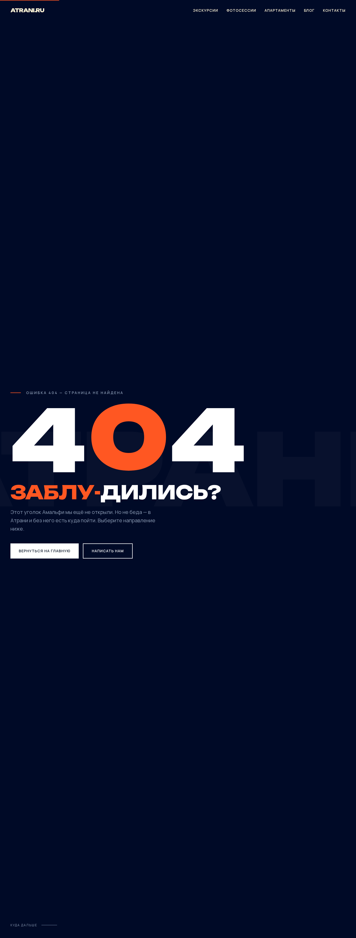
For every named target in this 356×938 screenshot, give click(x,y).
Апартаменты (280, 10)
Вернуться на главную (44, 550)
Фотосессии (241, 10)
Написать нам (108, 550)
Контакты (334, 10)
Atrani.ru (27, 10)
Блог (309, 10)
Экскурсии (205, 10)
